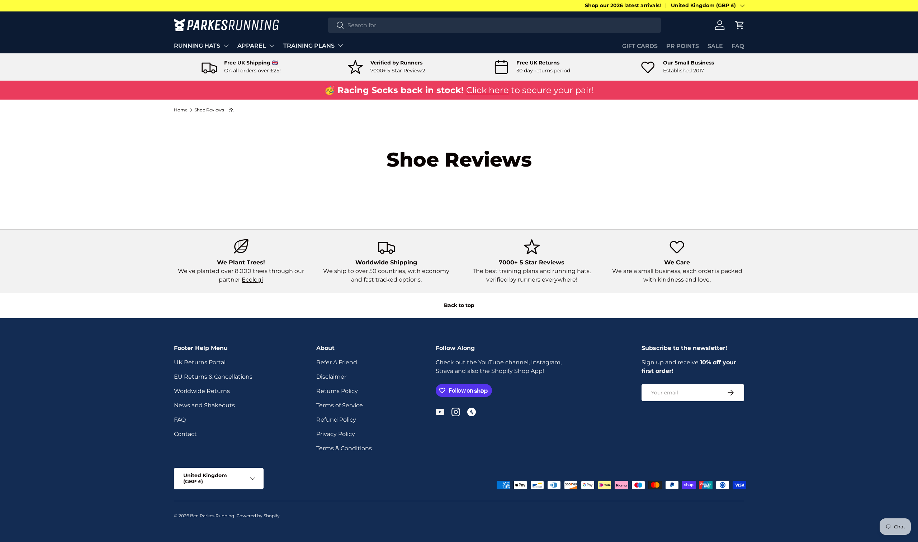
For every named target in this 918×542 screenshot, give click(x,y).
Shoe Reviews (209, 109)
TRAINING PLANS (309, 45)
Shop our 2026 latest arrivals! (623, 5)
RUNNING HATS (197, 45)
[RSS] (231, 109)
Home (181, 109)
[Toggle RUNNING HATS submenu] (226, 45)
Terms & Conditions (344, 448)
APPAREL (251, 45)
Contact (185, 434)
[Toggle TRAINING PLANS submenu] (340, 45)
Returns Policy (337, 391)
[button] (740, 25)
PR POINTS (682, 46)
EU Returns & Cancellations (213, 376)
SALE (715, 46)
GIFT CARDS (640, 46)
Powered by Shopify (258, 515)
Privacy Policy (335, 434)
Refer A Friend (336, 362)
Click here (487, 90)
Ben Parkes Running (212, 515)
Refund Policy (336, 419)
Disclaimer (331, 376)
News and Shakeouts (204, 405)
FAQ (738, 46)
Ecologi (252, 279)
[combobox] (494, 25)
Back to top (459, 305)
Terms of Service (339, 405)
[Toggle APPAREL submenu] (272, 45)
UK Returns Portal (200, 362)
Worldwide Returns (202, 391)
